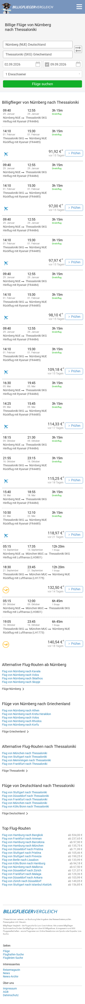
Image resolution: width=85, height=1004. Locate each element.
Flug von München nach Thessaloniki (24, 753)
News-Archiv (10, 976)
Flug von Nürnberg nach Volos (20, 674)
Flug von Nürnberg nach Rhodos (22, 721)
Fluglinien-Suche (13, 957)
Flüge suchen (42, 84)
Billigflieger (7, 926)
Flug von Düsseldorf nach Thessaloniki (25, 795)
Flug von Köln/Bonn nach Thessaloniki (25, 806)
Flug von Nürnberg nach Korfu (20, 724)
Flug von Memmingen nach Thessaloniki (26, 760)
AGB (5, 991)
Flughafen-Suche (13, 954)
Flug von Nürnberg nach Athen (20, 710)
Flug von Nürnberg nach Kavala (21, 671)
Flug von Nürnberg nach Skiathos (22, 678)
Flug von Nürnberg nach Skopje (21, 681)
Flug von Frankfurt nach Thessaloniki (24, 763)
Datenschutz (11, 995)
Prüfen (75, 153)
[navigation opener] (79, 6)
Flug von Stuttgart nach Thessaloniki (24, 756)
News (6, 973)
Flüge (6, 951)
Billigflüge (30, 928)
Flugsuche (29, 926)
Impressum (10, 988)
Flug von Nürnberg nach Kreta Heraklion (26, 714)
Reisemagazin (11, 969)
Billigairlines (50, 928)
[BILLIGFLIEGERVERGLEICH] (27, 12)
